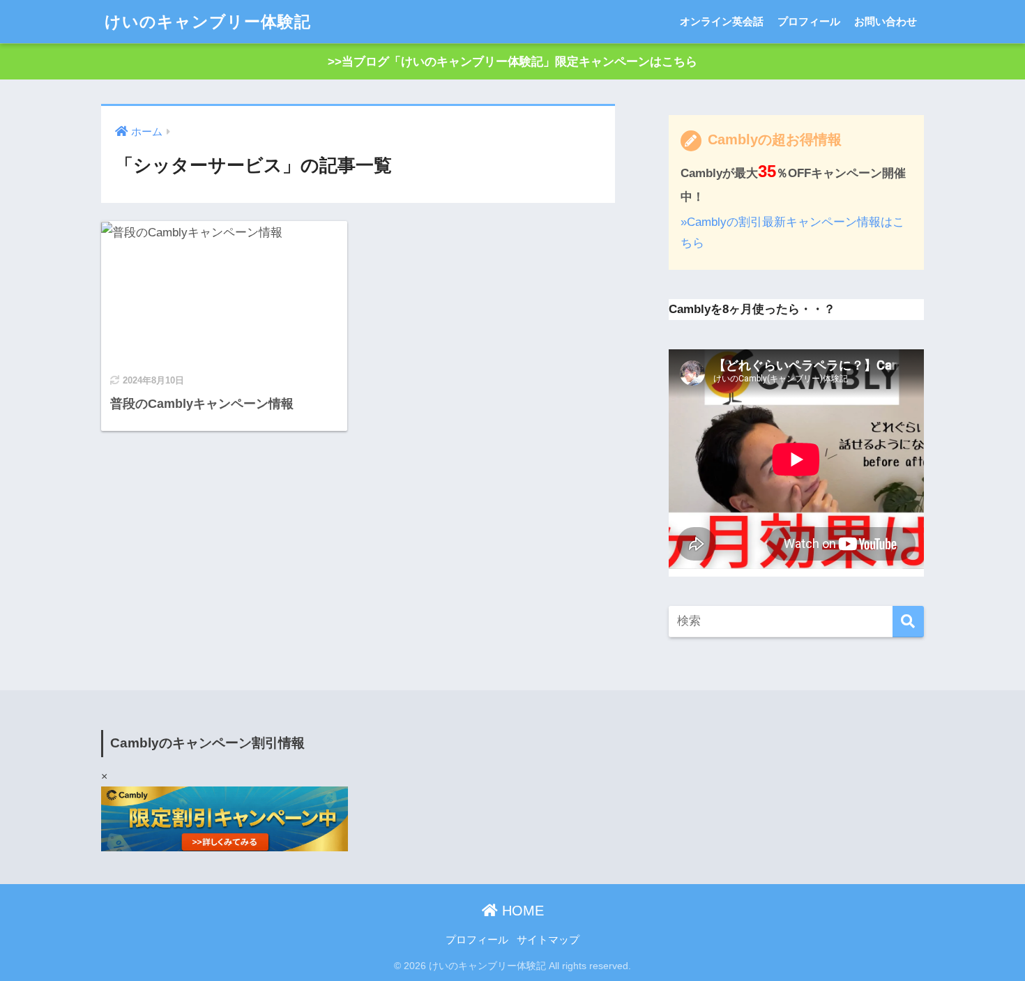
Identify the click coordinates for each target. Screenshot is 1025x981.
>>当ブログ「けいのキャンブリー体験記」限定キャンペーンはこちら (512, 61)
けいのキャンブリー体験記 (208, 22)
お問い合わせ (885, 21)
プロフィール (808, 21)
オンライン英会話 (722, 21)
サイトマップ (548, 939)
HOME (521, 910)
